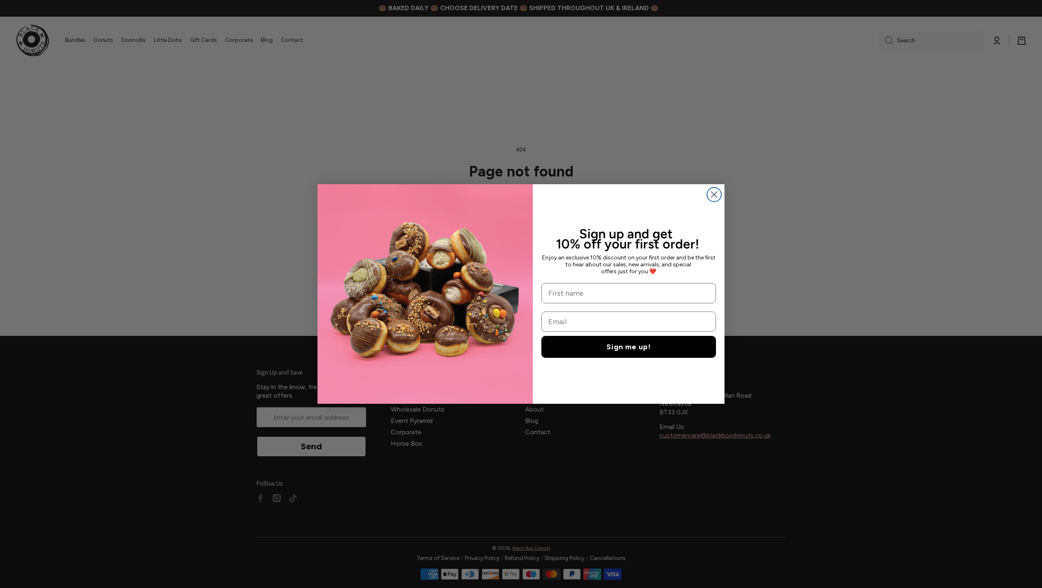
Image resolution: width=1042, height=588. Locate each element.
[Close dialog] (714, 194)
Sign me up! (628, 346)
